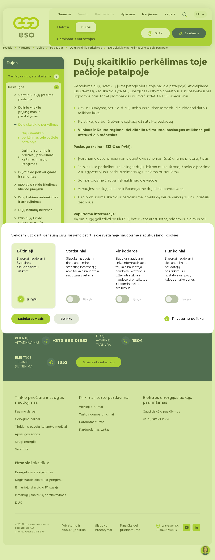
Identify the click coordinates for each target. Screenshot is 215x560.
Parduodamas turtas (94, 429)
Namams (64, 14)
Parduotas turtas (91, 422)
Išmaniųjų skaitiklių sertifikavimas (40, 495)
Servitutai (22, 449)
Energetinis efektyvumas (34, 472)
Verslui (83, 14)
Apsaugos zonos (27, 434)
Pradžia (7, 47)
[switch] (73, 299)
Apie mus (128, 14)
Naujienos (150, 14)
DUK (18, 502)
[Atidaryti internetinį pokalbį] (205, 550)
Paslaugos (56, 47)
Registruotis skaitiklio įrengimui (39, 480)
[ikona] (166, 318)
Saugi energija (25, 442)
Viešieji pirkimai (91, 407)
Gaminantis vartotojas (76, 39)
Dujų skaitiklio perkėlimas (86, 47)
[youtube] (186, 527)
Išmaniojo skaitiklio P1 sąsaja (37, 487)
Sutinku (66, 319)
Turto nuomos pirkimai (96, 414)
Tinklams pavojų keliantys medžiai (41, 427)
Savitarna (192, 33)
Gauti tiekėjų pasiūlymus (161, 411)
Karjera (169, 14)
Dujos (86, 27)
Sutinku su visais (31, 319)
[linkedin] (196, 527)
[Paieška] (184, 14)
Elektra (63, 27)
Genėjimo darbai (27, 419)
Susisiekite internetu (99, 362)
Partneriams (104, 14)
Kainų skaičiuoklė (156, 419)
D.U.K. (159, 33)
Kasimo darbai (25, 411)
